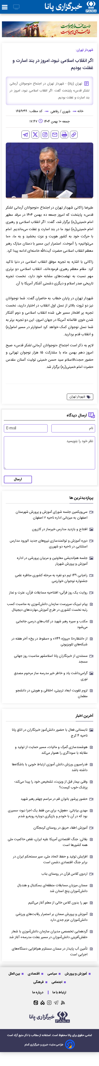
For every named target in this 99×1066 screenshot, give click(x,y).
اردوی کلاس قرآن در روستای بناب (64, 874)
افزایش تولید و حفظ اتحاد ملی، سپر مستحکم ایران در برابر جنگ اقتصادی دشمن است (50, 859)
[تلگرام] (25, 135)
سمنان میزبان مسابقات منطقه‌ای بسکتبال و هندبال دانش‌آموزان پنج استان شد (52, 888)
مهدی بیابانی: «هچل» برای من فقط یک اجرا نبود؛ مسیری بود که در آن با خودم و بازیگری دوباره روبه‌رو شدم (47, 813)
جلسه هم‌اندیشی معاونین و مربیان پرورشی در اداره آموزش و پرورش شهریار (52, 561)
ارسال (18, 479)
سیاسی (52, 973)
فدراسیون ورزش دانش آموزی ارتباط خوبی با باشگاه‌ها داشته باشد (49, 767)
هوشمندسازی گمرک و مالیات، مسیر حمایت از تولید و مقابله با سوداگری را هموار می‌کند (51, 750)
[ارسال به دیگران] (55, 135)
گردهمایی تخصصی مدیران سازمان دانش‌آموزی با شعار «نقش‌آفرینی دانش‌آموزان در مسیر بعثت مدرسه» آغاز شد (48, 934)
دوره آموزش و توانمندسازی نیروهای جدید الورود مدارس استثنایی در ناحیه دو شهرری (48, 544)
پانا (69, 1035)
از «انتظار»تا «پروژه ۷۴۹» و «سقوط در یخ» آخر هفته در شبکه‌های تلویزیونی (49, 641)
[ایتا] (35, 1002)
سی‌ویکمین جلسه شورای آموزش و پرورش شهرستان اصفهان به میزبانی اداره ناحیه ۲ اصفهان (51, 515)
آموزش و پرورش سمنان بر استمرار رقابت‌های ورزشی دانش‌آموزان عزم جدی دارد (51, 917)
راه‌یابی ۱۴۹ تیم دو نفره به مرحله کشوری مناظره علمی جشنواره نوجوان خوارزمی (51, 578)
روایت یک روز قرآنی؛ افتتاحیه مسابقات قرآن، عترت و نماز (48, 593)
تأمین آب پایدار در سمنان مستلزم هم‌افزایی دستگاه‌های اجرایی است (49, 952)
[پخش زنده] (16, 7)
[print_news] (64, 134)
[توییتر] (35, 134)
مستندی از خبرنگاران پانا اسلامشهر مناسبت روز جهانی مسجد (50, 659)
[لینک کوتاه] (74, 134)
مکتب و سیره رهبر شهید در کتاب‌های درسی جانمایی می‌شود (51, 624)
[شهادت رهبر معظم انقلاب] (49, 29)
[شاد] (42, 1002)
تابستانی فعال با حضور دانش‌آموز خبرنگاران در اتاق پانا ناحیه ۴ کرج (49, 733)
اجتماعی (57, 982)
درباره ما (38, 992)
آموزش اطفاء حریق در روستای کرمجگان (60, 828)
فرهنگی (38, 982)
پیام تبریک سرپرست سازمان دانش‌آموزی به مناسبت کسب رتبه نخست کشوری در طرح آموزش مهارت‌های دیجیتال (47, 607)
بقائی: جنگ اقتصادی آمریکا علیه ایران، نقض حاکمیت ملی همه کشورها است (47, 842)
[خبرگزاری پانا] (70, 7)
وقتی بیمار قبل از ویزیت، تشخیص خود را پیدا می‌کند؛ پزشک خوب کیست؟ (50, 785)
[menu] (4, 7)
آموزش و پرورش (76, 973)
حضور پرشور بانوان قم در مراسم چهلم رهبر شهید (54, 799)
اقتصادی (34, 973)
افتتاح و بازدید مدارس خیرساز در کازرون (59, 529)
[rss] (63, 1002)
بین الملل (14, 973)
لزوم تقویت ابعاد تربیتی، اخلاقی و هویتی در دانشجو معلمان (51, 693)
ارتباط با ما (59, 992)
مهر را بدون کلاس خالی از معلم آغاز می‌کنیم (57, 903)
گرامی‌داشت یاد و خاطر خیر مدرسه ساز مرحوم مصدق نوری (50, 676)
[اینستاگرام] (45, 135)
